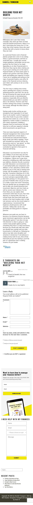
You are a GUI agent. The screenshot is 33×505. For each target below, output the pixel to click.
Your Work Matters (9, 487)
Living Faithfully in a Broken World (12, 480)
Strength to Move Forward (10, 482)
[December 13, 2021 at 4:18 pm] (17, 271)
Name (5, 317)
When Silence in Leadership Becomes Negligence (13, 484)
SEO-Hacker (5, 498)
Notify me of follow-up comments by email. (13, 340)
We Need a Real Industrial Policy (12, 478)
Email (5, 322)
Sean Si (17, 500)
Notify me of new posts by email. (11, 343)
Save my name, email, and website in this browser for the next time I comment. (16, 334)
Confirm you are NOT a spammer (15, 354)
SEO (28, 496)
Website (5, 326)
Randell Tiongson (20, 496)
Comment (6, 301)
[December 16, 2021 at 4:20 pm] (23, 282)
